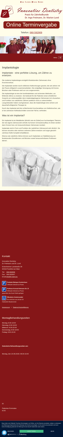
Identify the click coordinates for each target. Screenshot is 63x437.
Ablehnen (10, 431)
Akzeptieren (31, 431)
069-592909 (10, 272)
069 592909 (36, 32)
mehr (52, 431)
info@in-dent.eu (12, 277)
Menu (55, 57)
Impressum (6, 307)
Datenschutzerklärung (21, 307)
